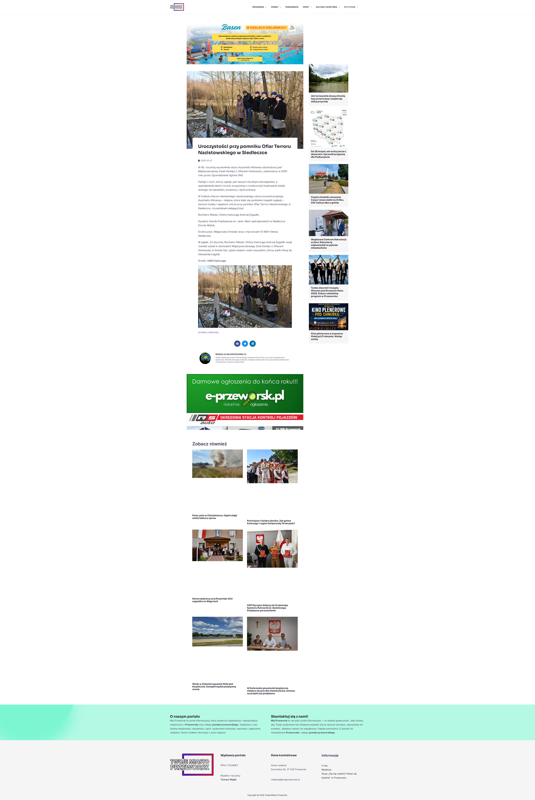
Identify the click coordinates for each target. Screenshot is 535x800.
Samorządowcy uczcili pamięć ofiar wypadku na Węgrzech (212, 600)
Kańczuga (213, 332)
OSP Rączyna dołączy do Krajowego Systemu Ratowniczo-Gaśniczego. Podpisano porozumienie (267, 608)
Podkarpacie (291, 7)
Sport (306, 7)
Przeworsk (258, 7)
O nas (325, 765)
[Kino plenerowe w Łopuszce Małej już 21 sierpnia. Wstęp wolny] (328, 316)
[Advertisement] (328, 40)
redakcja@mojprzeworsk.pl (285, 779)
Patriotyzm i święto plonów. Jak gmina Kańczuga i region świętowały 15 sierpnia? (271, 522)
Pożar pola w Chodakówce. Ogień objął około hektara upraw (214, 517)
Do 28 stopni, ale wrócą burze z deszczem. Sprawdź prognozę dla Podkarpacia (328, 154)
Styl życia (349, 7)
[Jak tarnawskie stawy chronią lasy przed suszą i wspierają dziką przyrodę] (328, 78)
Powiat (275, 7)
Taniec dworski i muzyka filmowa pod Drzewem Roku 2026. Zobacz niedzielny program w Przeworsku (327, 292)
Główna (202, 332)
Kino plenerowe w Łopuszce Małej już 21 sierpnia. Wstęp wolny (327, 336)
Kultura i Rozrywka (326, 7)
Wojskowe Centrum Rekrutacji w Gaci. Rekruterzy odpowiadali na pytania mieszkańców (328, 243)
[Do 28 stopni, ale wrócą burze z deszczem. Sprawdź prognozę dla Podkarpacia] (328, 128)
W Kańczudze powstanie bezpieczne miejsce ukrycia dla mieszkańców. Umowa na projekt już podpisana (271, 691)
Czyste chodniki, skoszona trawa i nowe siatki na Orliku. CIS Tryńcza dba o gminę (327, 200)
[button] (265, 7)
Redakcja (326, 769)
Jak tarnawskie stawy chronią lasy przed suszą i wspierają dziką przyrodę (328, 98)
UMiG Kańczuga (216, 260)
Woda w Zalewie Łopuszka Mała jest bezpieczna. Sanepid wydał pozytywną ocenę (214, 687)
